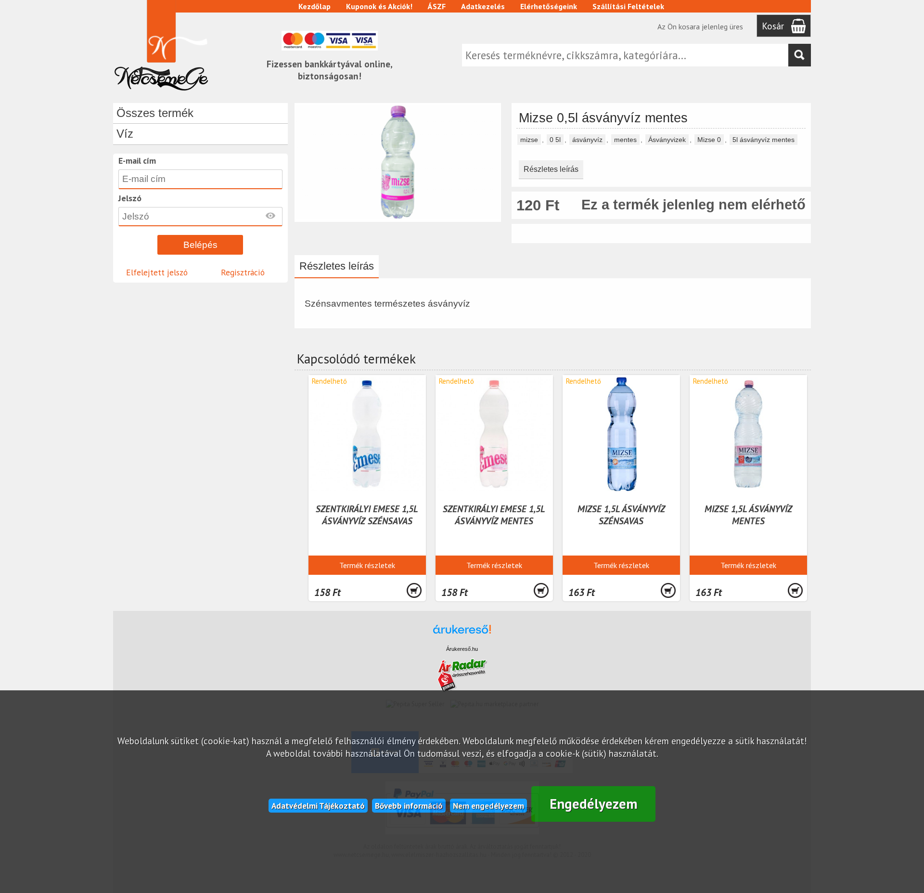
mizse (529, 139)
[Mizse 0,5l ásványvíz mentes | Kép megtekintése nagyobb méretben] (398, 217)
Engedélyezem (594, 804)
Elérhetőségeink (548, 6)
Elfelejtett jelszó (157, 272)
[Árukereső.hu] (462, 634)
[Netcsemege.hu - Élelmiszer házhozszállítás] (161, 93)
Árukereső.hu (462, 649)
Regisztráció (243, 272)
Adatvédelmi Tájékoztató (318, 805)
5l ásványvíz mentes (763, 139)
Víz (124, 133)
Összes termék (154, 112)
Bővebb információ (409, 805)
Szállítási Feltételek (628, 6)
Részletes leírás (551, 169)
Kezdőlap (314, 6)
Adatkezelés (483, 6)
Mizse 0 (709, 139)
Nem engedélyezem (488, 805)
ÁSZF (437, 6)
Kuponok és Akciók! (379, 6)
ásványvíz (587, 139)
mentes (625, 139)
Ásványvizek (667, 139)
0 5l (555, 139)
